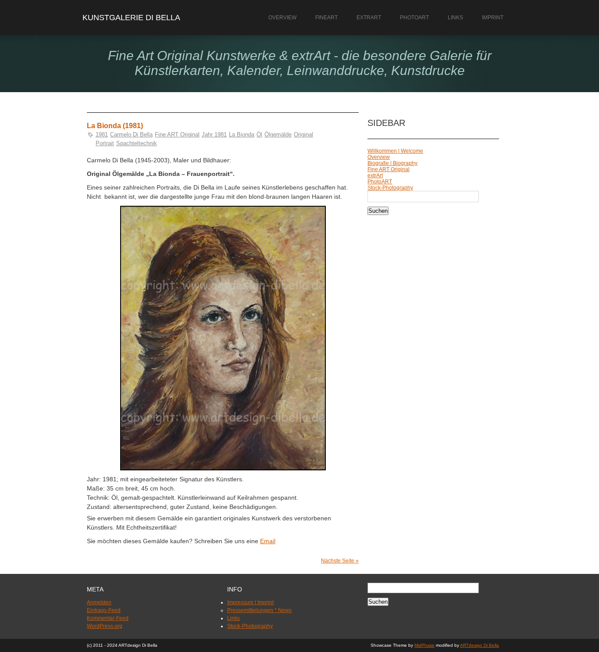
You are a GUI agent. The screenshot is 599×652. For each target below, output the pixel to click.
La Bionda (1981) (115, 125)
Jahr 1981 (214, 134)
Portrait (105, 143)
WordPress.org (104, 626)
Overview (282, 17)
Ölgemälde (278, 134)
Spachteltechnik (136, 143)
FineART (326, 17)
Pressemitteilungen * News (259, 610)
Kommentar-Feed (107, 618)
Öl (259, 134)
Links (455, 17)
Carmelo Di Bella (131, 134)
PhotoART (414, 17)
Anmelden (99, 602)
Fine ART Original (177, 134)
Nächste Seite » (340, 561)
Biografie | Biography (392, 163)
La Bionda (241, 134)
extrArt (369, 17)
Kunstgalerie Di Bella (131, 17)
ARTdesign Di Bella (479, 645)
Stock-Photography (390, 188)
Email (267, 541)
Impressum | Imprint (250, 602)
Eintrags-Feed (104, 610)
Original (303, 134)
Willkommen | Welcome (395, 151)
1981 (102, 134)
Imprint (492, 17)
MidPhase (424, 645)
